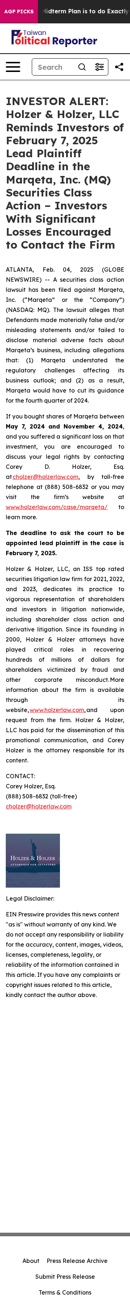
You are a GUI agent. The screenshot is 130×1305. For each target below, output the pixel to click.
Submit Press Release (65, 1276)
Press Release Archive (77, 1260)
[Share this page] (119, 67)
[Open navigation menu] (13, 67)
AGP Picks (19, 11)
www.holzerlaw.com (57, 709)
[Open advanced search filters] (99, 67)
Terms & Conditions (65, 1292)
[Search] (82, 67)
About (30, 1260)
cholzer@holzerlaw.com (45, 476)
